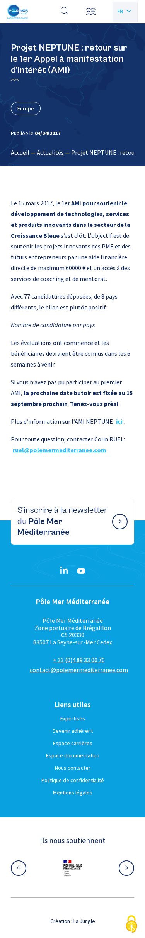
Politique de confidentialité (72, 780)
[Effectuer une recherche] (64, 11)
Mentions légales (72, 792)
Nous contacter (72, 767)
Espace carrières (72, 743)
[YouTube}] (81, 571)
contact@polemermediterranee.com (79, 670)
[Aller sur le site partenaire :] (69, 868)
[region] (72, 152)
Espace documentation (72, 755)
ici (119, 421)
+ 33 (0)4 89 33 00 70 (79, 660)
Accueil (20, 152)
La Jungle (84, 921)
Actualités (50, 152)
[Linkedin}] (64, 571)
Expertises (72, 718)
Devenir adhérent (73, 730)
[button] (91, 11)
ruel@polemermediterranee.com (59, 450)
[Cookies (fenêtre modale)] (131, 924)
